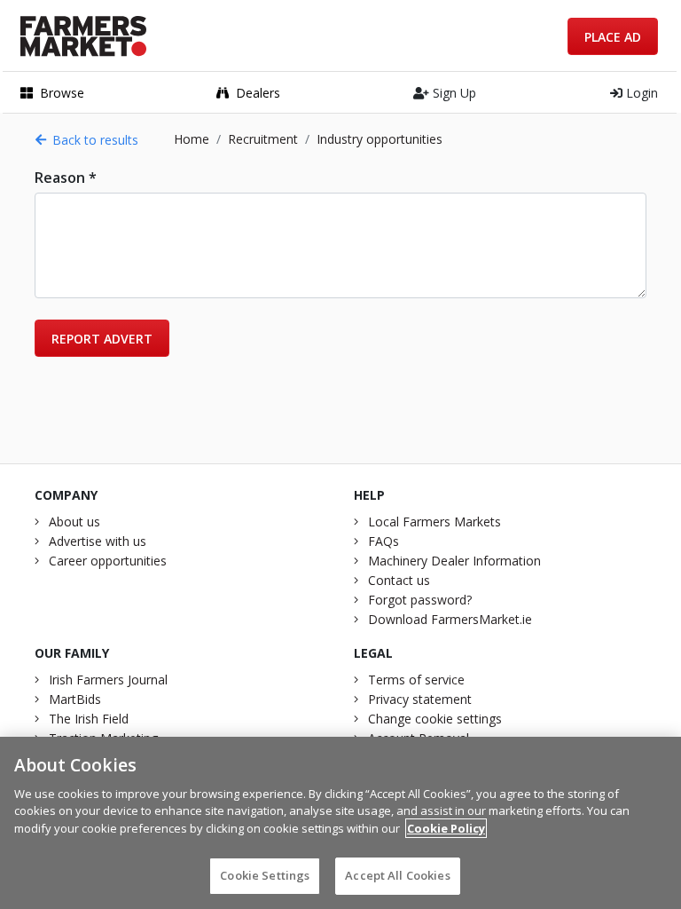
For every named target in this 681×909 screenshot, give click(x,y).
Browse (62, 92)
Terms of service (416, 679)
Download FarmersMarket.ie (450, 619)
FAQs (383, 541)
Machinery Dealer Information (454, 560)
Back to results (95, 139)
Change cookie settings (435, 718)
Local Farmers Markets (434, 521)
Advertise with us (97, 541)
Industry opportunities (379, 138)
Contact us (399, 580)
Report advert (102, 338)
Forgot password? (420, 599)
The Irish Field (89, 718)
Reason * (66, 177)
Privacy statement (420, 699)
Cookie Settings (264, 875)
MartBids (75, 699)
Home (191, 138)
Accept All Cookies (397, 875)
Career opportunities (108, 560)
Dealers (258, 92)
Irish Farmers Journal (108, 679)
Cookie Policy (446, 828)
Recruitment (263, 138)
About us (74, 521)
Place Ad (612, 36)
